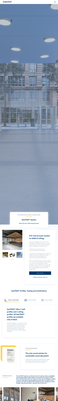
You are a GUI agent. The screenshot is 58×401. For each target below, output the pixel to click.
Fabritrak (9, 2)
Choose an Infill (32, 300)
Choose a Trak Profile (13, 300)
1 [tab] (11, 259)
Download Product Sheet (39, 277)
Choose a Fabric (48, 300)
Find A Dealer (40, 273)
